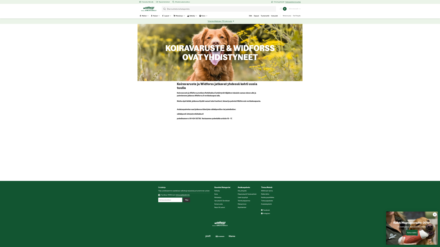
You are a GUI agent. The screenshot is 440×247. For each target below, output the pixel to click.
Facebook (266, 210)
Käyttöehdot (242, 207)
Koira (216, 194)
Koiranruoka (218, 204)
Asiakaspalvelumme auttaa (293, 2)
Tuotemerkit (265, 16)
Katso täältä (412, 232)
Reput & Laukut (219, 207)
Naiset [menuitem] (155, 16)
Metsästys (217, 197)
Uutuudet (274, 16)
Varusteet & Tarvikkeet (222, 201)
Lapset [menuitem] (166, 16)
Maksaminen (242, 204)
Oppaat (256, 16)
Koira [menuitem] (203, 16)
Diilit (250, 16)
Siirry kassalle (293, 9)
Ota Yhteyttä (296, 16)
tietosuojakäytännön (183, 195)
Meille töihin (265, 194)
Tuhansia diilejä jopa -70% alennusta (220, 21)
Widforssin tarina (267, 191)
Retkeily (217, 191)
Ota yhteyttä (242, 191)
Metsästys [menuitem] (179, 16)
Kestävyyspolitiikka (267, 197)
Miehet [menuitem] (144, 16)
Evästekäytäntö (266, 204)
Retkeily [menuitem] (192, 16)
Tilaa (186, 200)
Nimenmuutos (287, 16)
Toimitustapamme (244, 201)
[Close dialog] (435, 214)
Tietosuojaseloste (267, 201)
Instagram (266, 213)
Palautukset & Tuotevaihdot (247, 194)
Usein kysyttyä (243, 197)
